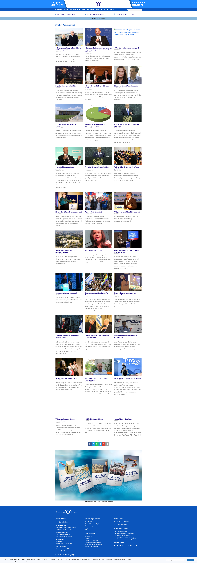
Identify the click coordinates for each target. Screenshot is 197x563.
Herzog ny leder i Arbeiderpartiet (126, 86)
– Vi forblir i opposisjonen (94, 419)
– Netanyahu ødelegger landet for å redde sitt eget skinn (68, 49)
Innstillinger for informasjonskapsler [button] (175, 560)
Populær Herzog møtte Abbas (66, 86)
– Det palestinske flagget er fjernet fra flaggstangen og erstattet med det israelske (98, 50)
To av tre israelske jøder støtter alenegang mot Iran (96, 125)
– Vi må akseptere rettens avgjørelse (127, 48)
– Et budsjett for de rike (93, 250)
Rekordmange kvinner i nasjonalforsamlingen (93, 461)
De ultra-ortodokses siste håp (65, 378)
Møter (83, 9)
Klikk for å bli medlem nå (139, 3)
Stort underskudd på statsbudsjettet (68, 547)
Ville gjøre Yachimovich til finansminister (64, 420)
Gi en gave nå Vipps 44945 (57, 3)
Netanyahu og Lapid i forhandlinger (68, 460)
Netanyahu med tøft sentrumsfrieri (127, 547)
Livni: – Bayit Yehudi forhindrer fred (68, 212)
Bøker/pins (90, 9)
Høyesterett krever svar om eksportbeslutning (65, 251)
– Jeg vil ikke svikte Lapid (123, 419)
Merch (112, 9)
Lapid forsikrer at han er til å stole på (127, 378)
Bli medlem (58, 9)
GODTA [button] (190, 560)
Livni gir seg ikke (91, 547)
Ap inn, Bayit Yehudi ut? (94, 212)
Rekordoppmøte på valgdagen (95, 500)
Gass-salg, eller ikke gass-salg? (66, 293)
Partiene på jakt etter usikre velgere (127, 500)
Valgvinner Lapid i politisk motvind (127, 212)
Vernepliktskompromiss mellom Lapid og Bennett (96, 379)
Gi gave (66, 9)
